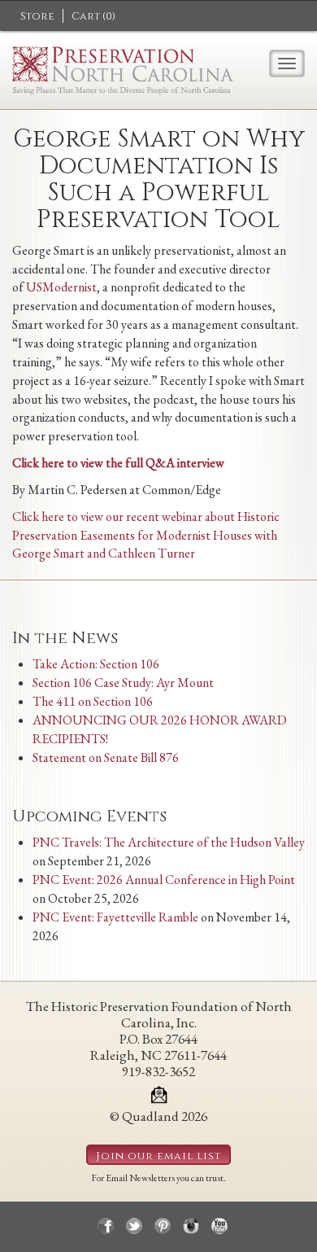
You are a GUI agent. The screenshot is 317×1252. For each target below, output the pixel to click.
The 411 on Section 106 (93, 701)
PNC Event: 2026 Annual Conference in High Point (164, 879)
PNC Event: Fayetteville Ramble (115, 917)
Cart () (93, 16)
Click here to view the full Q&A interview (118, 462)
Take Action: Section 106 (96, 663)
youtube (219, 1226)
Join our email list (158, 1156)
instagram (191, 1226)
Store (37, 16)
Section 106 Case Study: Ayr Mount (123, 682)
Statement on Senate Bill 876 (106, 757)
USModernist (61, 286)
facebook (106, 1226)
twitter (134, 1226)
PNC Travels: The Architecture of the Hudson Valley (169, 842)
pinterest (162, 1226)
